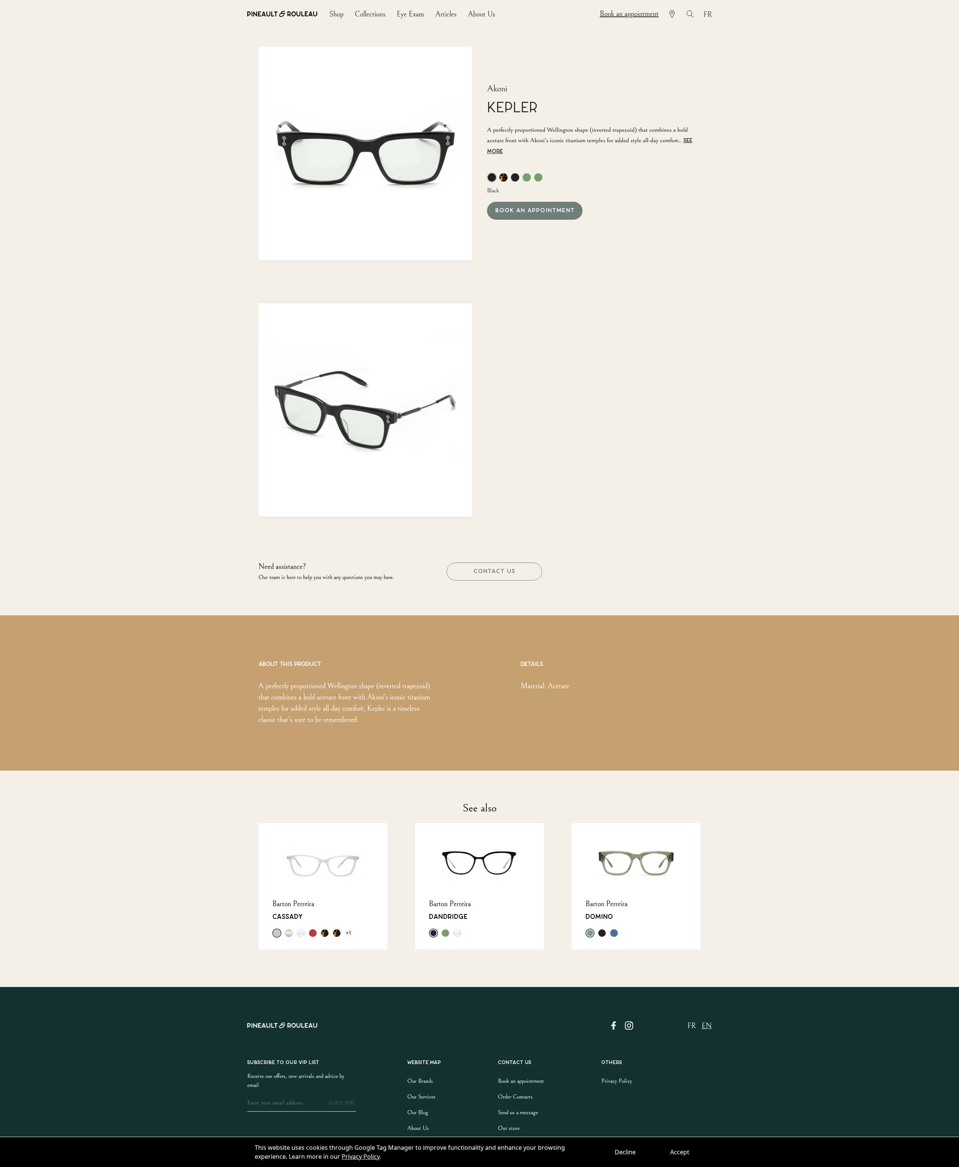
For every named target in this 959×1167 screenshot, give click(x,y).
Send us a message (518, 1112)
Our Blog (417, 1112)
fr (708, 14)
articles (446, 14)
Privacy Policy (360, 1156)
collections (370, 14)
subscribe (342, 1103)
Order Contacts (515, 1096)
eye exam (410, 14)
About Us (418, 1128)
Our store (509, 1128)
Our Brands (420, 1081)
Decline (625, 1152)
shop (336, 14)
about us (481, 14)
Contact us (494, 571)
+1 (348, 933)
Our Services (421, 1096)
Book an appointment (629, 14)
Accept (679, 1152)
